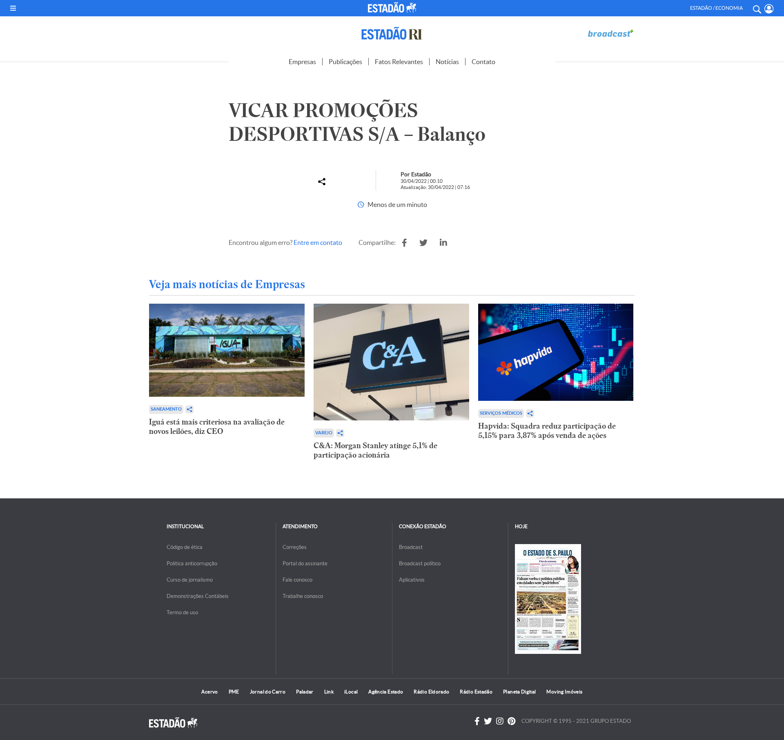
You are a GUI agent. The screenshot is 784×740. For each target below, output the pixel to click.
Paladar (305, 691)
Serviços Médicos (501, 413)
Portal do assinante (305, 563)
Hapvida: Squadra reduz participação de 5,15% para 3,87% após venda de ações (547, 430)
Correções (295, 547)
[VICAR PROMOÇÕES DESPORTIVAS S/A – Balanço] (404, 243)
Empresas (302, 61)
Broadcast (411, 547)
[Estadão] (393, 7)
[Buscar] (757, 8)
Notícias (447, 61)
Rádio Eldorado (431, 691)
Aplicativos (412, 580)
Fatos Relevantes (399, 61)
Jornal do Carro (267, 691)
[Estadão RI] (392, 33)
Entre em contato (318, 242)
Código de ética (185, 547)
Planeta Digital (519, 691)
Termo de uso (182, 612)
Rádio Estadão (476, 691)
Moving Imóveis (564, 691)
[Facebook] (477, 721)
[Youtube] (511, 721)
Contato (483, 61)
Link (329, 691)
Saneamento (166, 409)
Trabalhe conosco (303, 596)
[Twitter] (488, 721)
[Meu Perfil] (769, 8)
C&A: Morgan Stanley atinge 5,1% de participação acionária (375, 450)
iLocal (351, 691)
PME (234, 691)
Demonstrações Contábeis (198, 596)
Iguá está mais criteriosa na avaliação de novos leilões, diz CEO (217, 426)
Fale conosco (297, 580)
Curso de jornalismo (190, 580)
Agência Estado (385, 691)
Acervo (209, 691)
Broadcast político (420, 563)
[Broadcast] (610, 33)
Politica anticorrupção (192, 563)
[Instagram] (499, 721)
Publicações (345, 61)
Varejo (323, 433)
